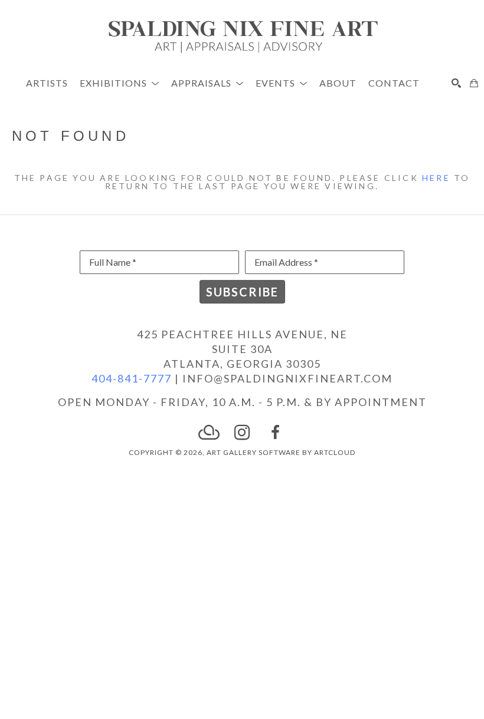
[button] (119, 82)
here (436, 178)
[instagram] (242, 432)
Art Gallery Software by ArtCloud (281, 452)
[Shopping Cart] (474, 83)
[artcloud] (209, 432)
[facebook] (275, 432)
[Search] (456, 83)
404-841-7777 (131, 378)
